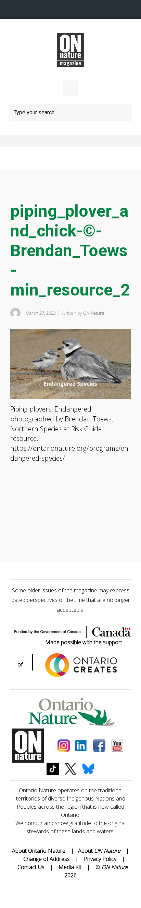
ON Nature (93, 313)
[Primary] (70, 88)
